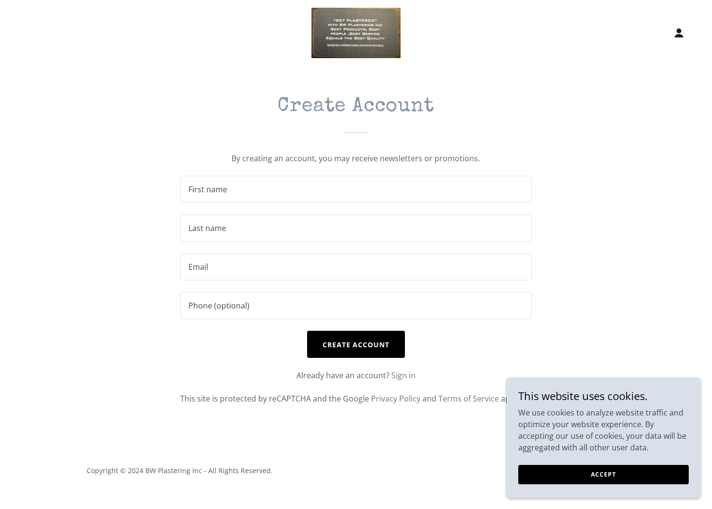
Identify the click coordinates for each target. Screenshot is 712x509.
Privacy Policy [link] (395, 398)
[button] (679, 33)
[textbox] (355, 189)
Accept (603, 474)
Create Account (356, 344)
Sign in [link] (403, 375)
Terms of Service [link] (468, 398)
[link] (356, 32)
